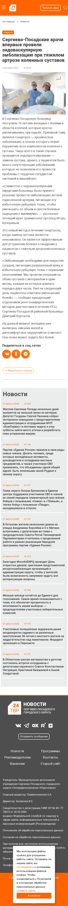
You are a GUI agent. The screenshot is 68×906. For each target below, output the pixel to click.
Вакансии (17, 764)
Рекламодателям (17, 757)
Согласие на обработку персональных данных (31, 837)
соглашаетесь (25, 867)
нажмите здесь (26, 890)
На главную (8, 21)
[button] (65, 7)
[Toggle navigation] (3, 7)
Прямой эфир (50, 7)
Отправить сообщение (34, 736)
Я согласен (34, 895)
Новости (24, 21)
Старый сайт (50, 764)
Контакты (50, 757)
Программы (50, 751)
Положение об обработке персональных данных (33, 830)
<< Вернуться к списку (18, 370)
